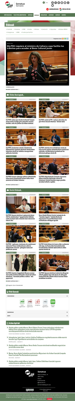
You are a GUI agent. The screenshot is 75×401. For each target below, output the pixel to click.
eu (44, 2)
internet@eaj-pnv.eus (45, 385)
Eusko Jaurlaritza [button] (27, 32)
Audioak (51, 15)
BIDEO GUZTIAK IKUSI (12, 89)
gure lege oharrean (32, 399)
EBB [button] (23, 29)
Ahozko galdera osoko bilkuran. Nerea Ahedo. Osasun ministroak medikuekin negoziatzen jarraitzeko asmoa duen (37, 346)
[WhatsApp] (68, 2)
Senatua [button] (17, 29)
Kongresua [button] (10, 32)
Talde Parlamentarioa (20, 15)
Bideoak (36, 15)
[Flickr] (62, 2)
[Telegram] (65, 2)
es (47, 2)
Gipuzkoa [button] (53, 29)
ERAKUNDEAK (10, 296)
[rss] (63, 39)
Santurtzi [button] (45, 29)
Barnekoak (10, 312)
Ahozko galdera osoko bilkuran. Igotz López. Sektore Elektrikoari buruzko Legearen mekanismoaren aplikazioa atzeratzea (35, 362)
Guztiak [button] (9, 29)
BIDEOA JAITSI (10, 87)
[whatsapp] (65, 39)
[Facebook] (55, 2)
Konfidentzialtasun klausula (46, 390)
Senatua (42, 371)
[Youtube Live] (52, 5)
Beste (8, 315)
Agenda (64, 15)
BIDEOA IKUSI (12, 115)
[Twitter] (58, 2)
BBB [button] (18, 32)
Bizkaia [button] (36, 29)
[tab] (37, 296)
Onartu (49, 399)
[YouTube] (52, 2)
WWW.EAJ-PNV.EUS (66, 9)
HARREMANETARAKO (54, 9)
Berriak (30, 15)
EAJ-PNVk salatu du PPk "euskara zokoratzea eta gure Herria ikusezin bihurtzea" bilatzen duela (53, 121)
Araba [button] (30, 29)
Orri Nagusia (8, 15)
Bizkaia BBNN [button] (63, 29)
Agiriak (57, 15)
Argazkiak (44, 15)
